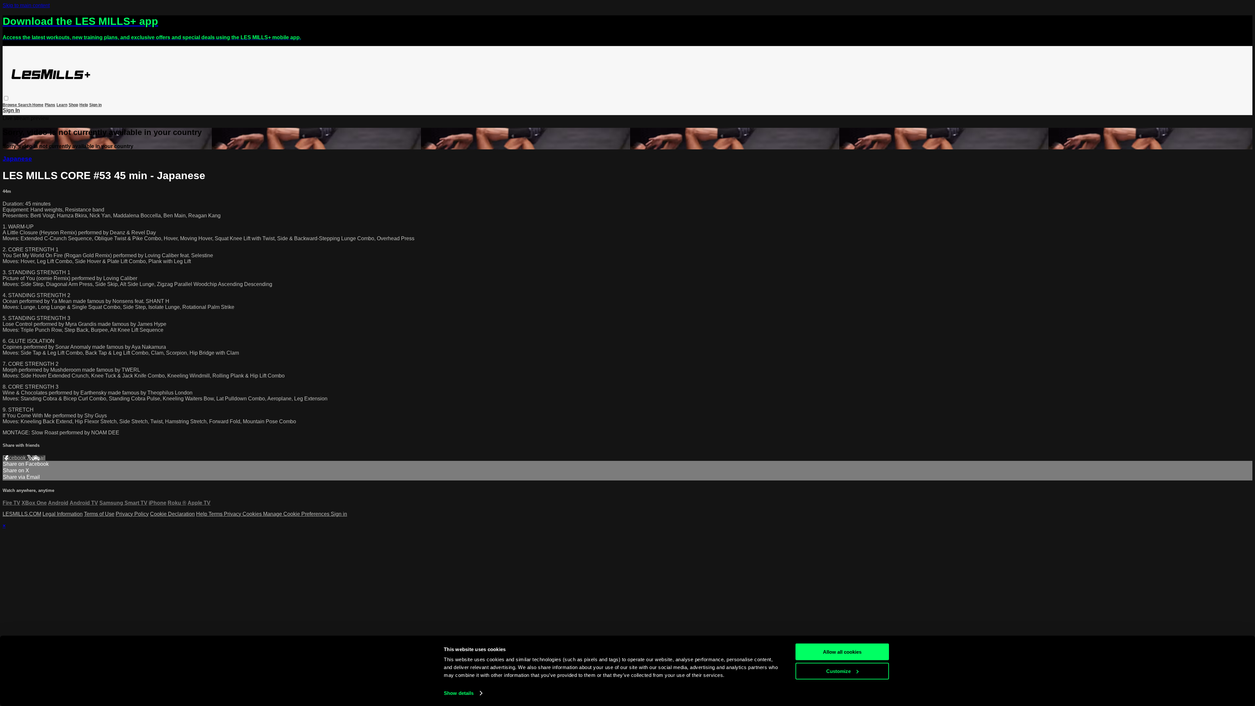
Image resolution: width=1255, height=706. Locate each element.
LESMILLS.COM (22, 514)
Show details (459, 693)
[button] (6, 98)
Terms (216, 514)
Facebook (15, 458)
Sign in (95, 105)
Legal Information (62, 514)
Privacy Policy (132, 514)
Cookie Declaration (172, 514)
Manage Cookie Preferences (297, 514)
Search (25, 105)
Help (83, 105)
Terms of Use (99, 514)
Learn (62, 105)
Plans (50, 105)
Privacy (233, 514)
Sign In (11, 110)
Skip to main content (26, 5)
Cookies (253, 514)
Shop (73, 105)
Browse (10, 105)
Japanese (17, 158)
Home (37, 105)
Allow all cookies (842, 652)
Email (38, 458)
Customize (838, 671)
